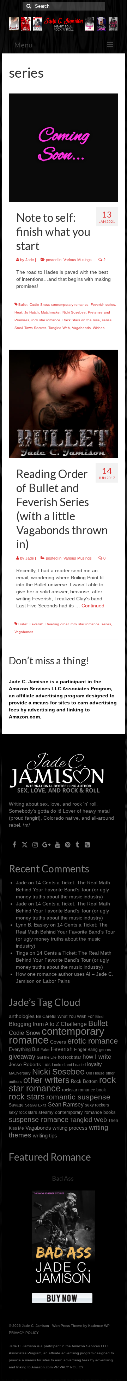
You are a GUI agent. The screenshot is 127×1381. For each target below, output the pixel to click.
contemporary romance (70, 304)
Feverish (36, 624)
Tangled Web (59, 328)
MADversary (20, 1073)
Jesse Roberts (25, 1064)
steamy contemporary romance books (77, 1112)
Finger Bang (86, 1049)
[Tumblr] (77, 844)
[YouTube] (57, 844)
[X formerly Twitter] (25, 844)
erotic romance (92, 1041)
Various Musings (78, 260)
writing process (70, 1128)
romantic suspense (78, 1097)
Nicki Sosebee (74, 312)
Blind (99, 1016)
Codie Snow (39, 304)
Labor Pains (56, 981)
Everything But (24, 1049)
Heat (18, 312)
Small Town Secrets (30, 328)
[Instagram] (35, 844)
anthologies (22, 1016)
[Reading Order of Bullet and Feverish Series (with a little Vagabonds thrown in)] (63, 403)
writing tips (45, 1135)
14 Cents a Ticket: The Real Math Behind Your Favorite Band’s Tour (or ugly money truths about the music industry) (63, 889)
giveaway (22, 1056)
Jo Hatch (31, 312)
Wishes (98, 328)
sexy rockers (97, 1105)
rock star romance (45, 320)
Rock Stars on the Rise (81, 320)
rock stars (27, 1096)
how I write (97, 1056)
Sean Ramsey (66, 1105)
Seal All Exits (36, 1105)
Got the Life (46, 1057)
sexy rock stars (23, 1112)
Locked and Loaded (69, 1065)
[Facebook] (14, 844)
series (106, 320)
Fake (45, 1049)
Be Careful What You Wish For (65, 1016)
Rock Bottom (84, 1081)
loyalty (94, 1064)
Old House (95, 1073)
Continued (92, 605)
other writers (46, 1080)
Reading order (57, 624)
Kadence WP (99, 1326)
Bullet (23, 304)
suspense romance (38, 1119)
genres (105, 1049)
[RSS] (87, 844)
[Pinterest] (67, 844)
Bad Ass (63, 1178)
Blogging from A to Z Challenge (48, 1024)
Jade (29, 260)
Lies (46, 1064)
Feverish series (103, 304)
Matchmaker (50, 312)
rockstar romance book (84, 1090)
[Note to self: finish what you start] (63, 147)
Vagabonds (81, 328)
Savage (16, 1105)
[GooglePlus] (46, 844)
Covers (58, 1042)
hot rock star (69, 1057)
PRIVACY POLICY (24, 1333)
